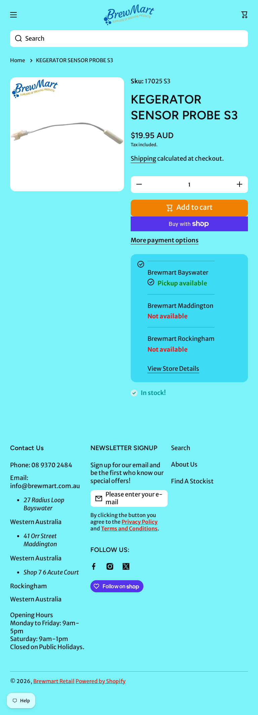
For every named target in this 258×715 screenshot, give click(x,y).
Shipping (143, 158)
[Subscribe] (159, 498)
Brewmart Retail (54, 681)
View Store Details (173, 368)
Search (180, 448)
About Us (184, 464)
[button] (244, 14)
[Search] (16, 38)
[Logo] (129, 14)
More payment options (165, 240)
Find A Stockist (192, 481)
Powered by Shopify (101, 681)
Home (17, 60)
